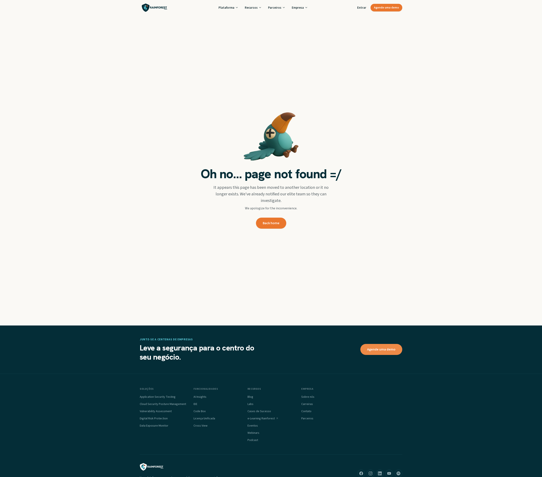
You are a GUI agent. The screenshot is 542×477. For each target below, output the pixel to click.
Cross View (200, 426)
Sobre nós (307, 397)
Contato (306, 411)
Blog (250, 397)
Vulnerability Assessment (156, 411)
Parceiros (274, 7)
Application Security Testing (158, 397)
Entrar (361, 7)
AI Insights (200, 397)
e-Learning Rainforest (261, 418)
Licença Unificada (204, 418)
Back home (271, 223)
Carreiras (307, 404)
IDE (195, 404)
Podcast (252, 440)
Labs (250, 404)
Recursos (251, 7)
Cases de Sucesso (259, 411)
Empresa (298, 7)
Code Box (200, 411)
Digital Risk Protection (154, 418)
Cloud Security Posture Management (163, 404)
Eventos (252, 426)
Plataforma (226, 7)
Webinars (253, 433)
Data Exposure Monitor (154, 426)
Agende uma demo (386, 8)
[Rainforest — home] (154, 8)
